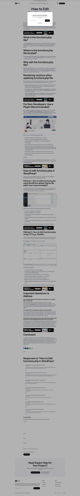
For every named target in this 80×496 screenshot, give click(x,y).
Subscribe (47, 20)
